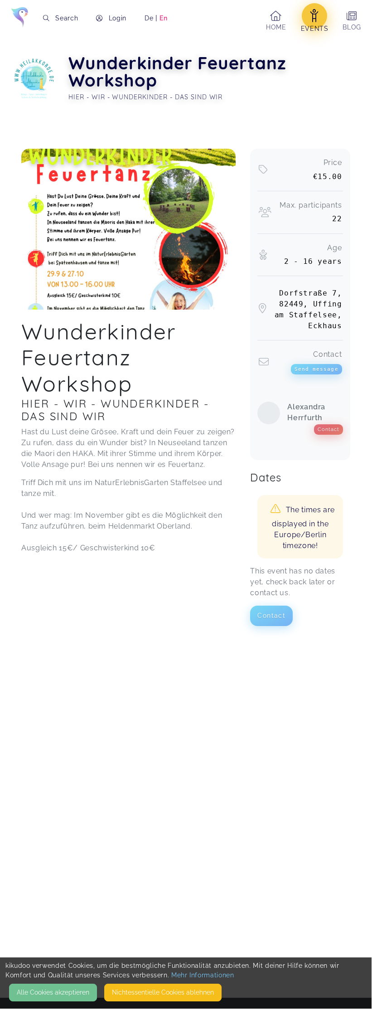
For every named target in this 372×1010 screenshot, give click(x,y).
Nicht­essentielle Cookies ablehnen (163, 992)
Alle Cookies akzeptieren (53, 992)
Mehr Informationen (202, 975)
